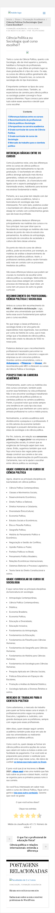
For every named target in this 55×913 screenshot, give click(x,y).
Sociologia (33, 29)
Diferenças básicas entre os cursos (25, 116)
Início (9, 19)
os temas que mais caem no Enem (30, 762)
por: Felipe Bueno (35, 31)
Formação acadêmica (34, 19)
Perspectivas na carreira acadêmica (26, 126)
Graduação (14, 885)
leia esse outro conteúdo (26, 793)
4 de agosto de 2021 (15, 31)
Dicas (17, 19)
